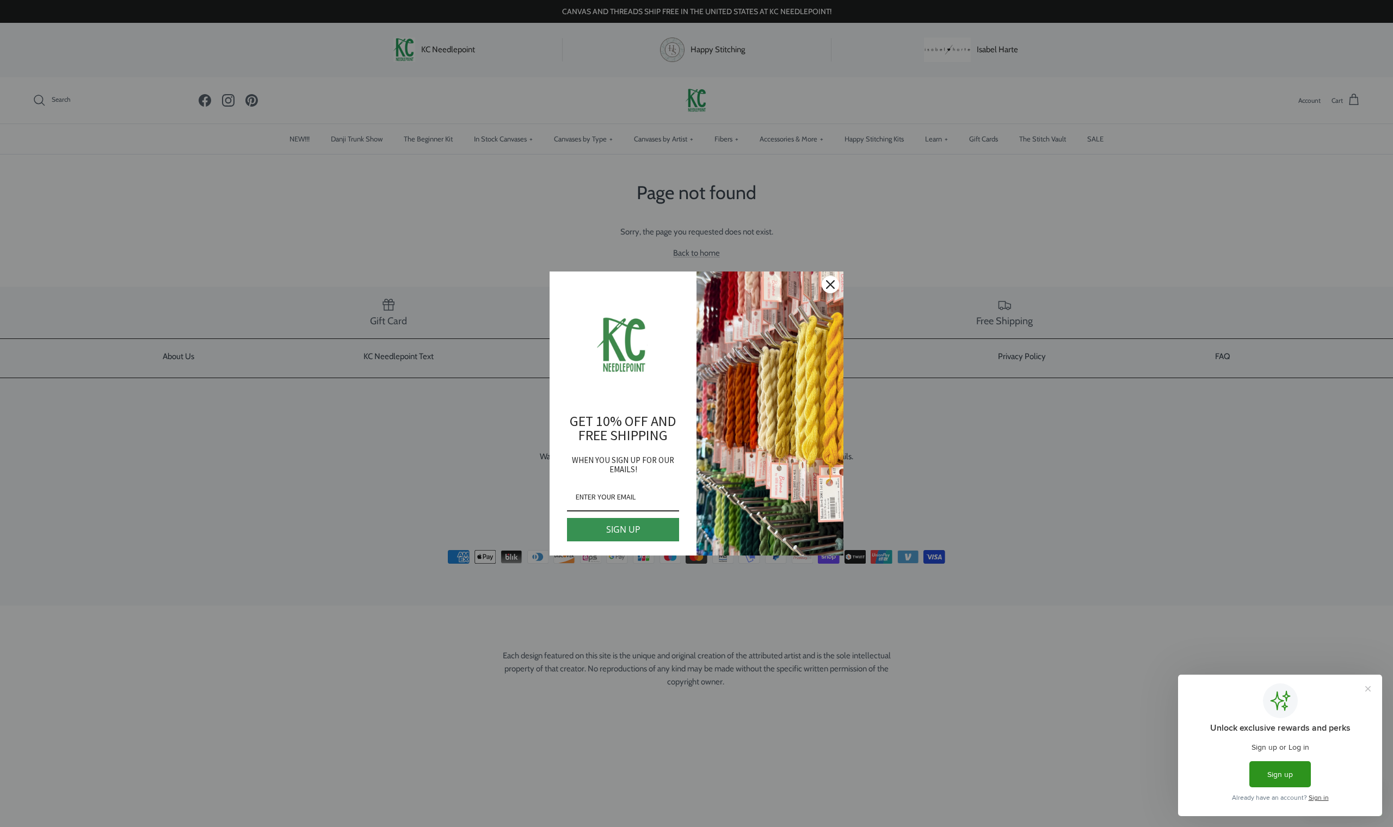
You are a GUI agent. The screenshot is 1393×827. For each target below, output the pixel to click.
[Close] (830, 284)
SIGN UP (623, 529)
